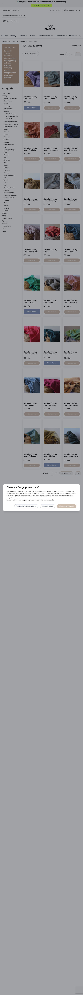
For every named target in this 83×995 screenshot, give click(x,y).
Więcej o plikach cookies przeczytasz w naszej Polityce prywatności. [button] (30, 500)
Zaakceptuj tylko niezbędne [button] (26, 506)
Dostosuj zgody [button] (47, 506)
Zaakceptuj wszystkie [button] (66, 506)
